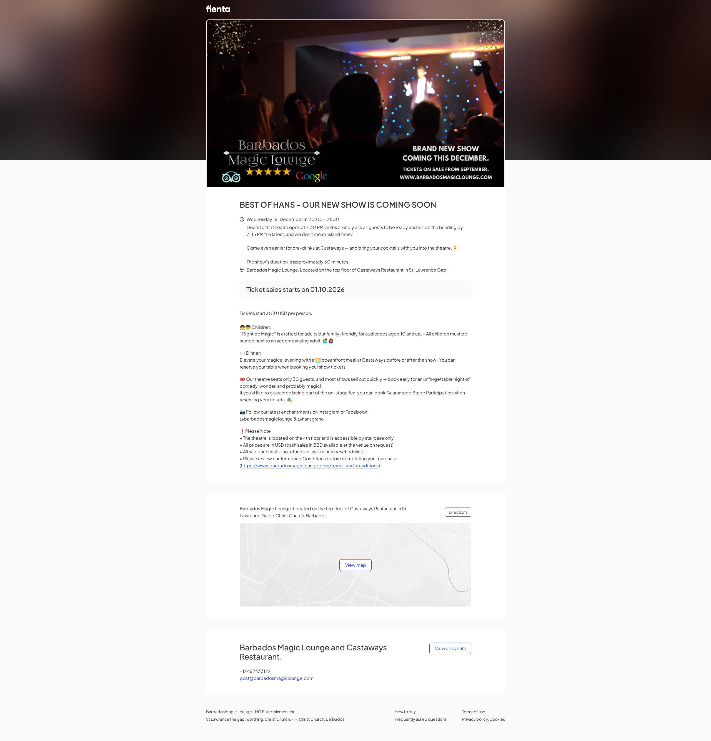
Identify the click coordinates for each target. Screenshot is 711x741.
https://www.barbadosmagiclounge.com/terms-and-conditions (310, 465)
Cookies (497, 719)
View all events (450, 648)
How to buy (405, 711)
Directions (458, 511)
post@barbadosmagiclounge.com (277, 678)
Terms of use (473, 711)
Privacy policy (475, 719)
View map (355, 565)
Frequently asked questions (421, 719)
